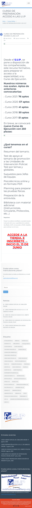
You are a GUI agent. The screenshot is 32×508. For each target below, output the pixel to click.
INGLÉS (25, 367)
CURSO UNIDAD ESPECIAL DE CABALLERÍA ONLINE (14, 440)
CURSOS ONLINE (8, 361)
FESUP (6, 364)
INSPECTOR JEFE (18, 370)
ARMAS (17, 340)
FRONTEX (26, 364)
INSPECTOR (7, 370)
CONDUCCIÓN (22, 349)
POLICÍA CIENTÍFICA (9, 384)
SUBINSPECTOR (8, 393)
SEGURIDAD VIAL (20, 387)
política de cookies (7, 504)
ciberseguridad (26, 343)
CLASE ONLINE (8, 346)
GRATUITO (7, 367)
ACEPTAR (16, 505)
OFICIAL (7, 381)
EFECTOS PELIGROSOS (20, 361)
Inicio (4, 21)
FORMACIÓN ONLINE (16, 364)
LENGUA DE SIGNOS (9, 375)
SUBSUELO (18, 393)
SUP (24, 393)
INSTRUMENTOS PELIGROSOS (11, 372)
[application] (16, 482)
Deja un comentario (20, 38)
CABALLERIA (16, 343)
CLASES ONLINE (18, 346)
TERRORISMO (23, 396)
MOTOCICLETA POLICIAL (20, 378)
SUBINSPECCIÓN (16, 390)
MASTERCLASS (20, 375)
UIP (4, 40)
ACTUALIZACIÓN (8, 340)
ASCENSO (25, 340)
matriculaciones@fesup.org (10, 278)
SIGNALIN (7, 390)
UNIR (6, 402)
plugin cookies (28, 506)
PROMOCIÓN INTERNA (22, 384)
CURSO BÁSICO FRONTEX (10, 355)
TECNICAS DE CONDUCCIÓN (10, 396)
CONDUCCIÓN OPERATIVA (10, 352)
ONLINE (15, 381)
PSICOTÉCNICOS (8, 387)
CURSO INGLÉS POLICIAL (10, 358)
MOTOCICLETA (8, 378)
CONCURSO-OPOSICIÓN (10, 349)
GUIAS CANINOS (16, 367)
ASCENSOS (7, 343)
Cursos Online (11, 21)
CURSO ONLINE (22, 358)
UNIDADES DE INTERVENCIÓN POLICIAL (19, 399)
